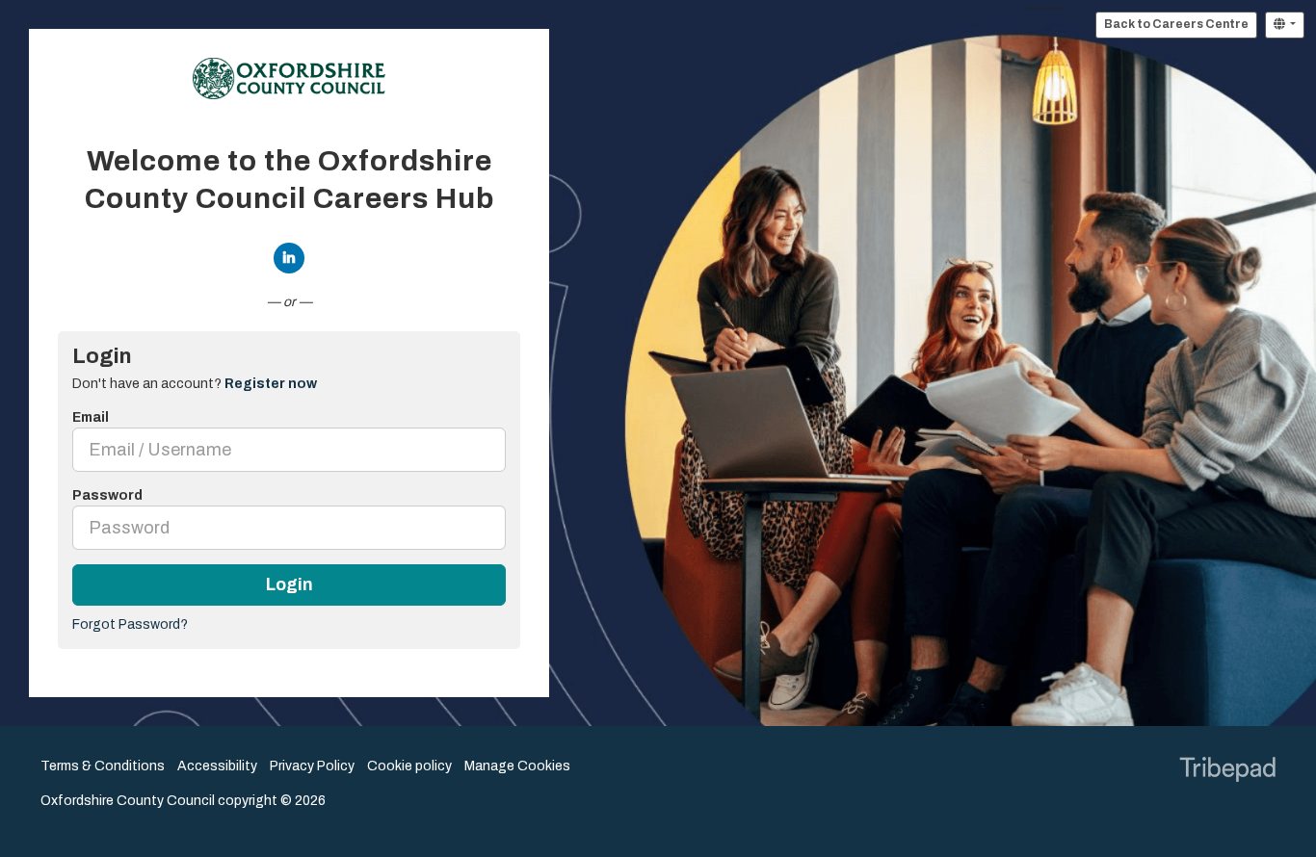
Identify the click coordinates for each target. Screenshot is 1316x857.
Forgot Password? (130, 624)
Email (90, 417)
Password (107, 495)
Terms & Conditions (102, 766)
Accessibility (217, 766)
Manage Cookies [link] (517, 766)
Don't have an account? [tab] (194, 384)
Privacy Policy (312, 766)
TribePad (1227, 771)
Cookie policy (409, 766)
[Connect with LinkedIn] (289, 258)
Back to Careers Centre (1176, 24)
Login (289, 585)
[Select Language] (1284, 25)
